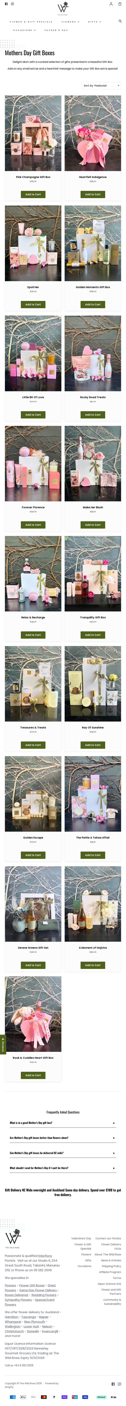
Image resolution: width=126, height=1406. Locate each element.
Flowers (70, 22)
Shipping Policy (111, 1266)
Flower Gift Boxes (32, 1285)
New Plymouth (34, 1322)
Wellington (12, 1326)
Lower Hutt (31, 1326)
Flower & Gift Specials (31, 22)
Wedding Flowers (43, 1295)
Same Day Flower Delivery (38, 1290)
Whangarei (13, 1322)
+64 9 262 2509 (23, 1365)
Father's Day (56, 30)
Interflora (45, 1256)
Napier (44, 1317)
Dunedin (33, 1331)
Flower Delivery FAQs (111, 1247)
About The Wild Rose (108, 1254)
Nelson (47, 1326)
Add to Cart (33, 194)
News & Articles (111, 1260)
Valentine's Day (81, 1238)
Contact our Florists (108, 1238)
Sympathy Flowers (18, 1300)
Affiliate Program (110, 1272)
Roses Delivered (16, 1295)
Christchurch (14, 1331)
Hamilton (12, 1317)
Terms (117, 1278)
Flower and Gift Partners (111, 1292)
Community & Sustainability (112, 1302)
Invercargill (50, 1331)
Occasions (23, 30)
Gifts (93, 22)
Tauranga (28, 1317)
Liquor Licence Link (109, 1284)
